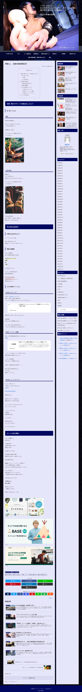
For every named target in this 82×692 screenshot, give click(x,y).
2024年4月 (59, 194)
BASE (6, 338)
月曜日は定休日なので (27, 83)
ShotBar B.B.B (8, 572)
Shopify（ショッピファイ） (29, 93)
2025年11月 (60, 176)
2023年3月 (59, 214)
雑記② (59, 303)
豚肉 (24, 77)
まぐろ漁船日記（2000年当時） (65, 278)
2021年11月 (60, 240)
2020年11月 (60, 269)
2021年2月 (59, 261)
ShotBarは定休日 (24, 81)
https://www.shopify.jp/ (10, 391)
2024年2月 (59, 196)
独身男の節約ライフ (63, 297)
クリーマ (20, 574)
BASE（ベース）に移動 (28, 91)
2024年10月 (60, 189)
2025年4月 (59, 181)
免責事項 (33, 688)
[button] (76, 309)
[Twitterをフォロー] (14, 594)
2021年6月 (59, 251)
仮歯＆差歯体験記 (16, 572)
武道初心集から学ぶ (63, 294)
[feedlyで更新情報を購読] (44, 594)
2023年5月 (59, 212)
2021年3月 (59, 258)
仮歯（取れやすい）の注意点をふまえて (29, 73)
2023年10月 (60, 199)
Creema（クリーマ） (27, 89)
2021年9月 (59, 246)
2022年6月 (59, 222)
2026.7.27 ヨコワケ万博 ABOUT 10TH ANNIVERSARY (66, 324)
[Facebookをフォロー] (20, 594)
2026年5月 (59, 165)
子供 (59, 289)
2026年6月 (59, 163)
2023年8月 (59, 204)
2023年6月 (59, 209)
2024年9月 (59, 191)
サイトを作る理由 (25, 95)
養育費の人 (45, 574)
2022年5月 (59, 225)
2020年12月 (60, 266)
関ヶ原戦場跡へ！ (64, 358)
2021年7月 (59, 248)
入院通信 (60, 284)
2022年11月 (60, 217)
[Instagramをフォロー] (26, 594)
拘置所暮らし (61, 292)
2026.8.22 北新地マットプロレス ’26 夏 (66, 318)
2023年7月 (59, 207)
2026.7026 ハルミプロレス (63, 330)
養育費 (40, 574)
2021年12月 (60, 238)
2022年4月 (59, 227)
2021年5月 (59, 253)
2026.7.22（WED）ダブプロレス (65, 328)
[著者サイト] (8, 594)
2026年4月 (59, 168)
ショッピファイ (26, 574)
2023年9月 (59, 201)
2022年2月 (59, 233)
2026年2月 (59, 173)
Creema (11, 296)
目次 (27, 70)
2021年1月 (59, 264)
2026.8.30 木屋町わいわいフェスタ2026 (67, 321)
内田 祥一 (67, 144)
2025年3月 (59, 183)
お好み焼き (25, 79)
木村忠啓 (66, 345)
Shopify (7, 387)
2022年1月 (59, 235)
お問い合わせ (48, 688)
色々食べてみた (25, 75)
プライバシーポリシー (40, 688)
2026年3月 (59, 170)
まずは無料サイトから (27, 87)
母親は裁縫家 (25, 85)
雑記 (59, 300)
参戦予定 (60, 286)
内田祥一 (35, 574)
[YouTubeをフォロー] (32, 594)
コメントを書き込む (29, 678)
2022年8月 (59, 220)
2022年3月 (59, 230)
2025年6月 (59, 178)
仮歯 (31, 574)
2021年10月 (60, 243)
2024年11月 (60, 186)
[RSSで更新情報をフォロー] (50, 594)
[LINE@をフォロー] (38, 594)
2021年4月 (59, 256)
